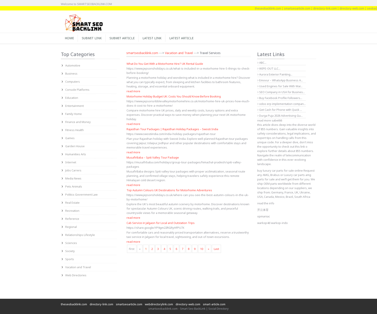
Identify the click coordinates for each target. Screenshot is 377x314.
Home (69, 38)
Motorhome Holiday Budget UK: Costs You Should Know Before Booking (174, 96)
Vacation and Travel (78, 267)
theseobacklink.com (263, 8)
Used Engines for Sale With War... (280, 86)
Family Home (73, 114)
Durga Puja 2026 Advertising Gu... (281, 116)
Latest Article (181, 38)
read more (133, 91)
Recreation (72, 211)
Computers (72, 82)
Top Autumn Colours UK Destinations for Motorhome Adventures (169, 190)
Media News (73, 178)
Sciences (71, 243)
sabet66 (277, 120)
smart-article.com (214, 304)
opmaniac (263, 216)
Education (71, 98)
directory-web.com (347, 8)
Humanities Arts (75, 154)
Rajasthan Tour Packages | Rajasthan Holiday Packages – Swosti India (172, 129)
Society (70, 251)
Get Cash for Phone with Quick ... (280, 110)
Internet (70, 162)
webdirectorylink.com (159, 304)
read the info (265, 203)
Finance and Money (78, 122)
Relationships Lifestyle (80, 235)
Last (216, 249)
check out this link (293, 146)
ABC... (262, 63)
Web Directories (75, 275)
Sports (69, 259)
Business (71, 73)
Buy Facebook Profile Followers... (280, 98)
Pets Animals (73, 186)
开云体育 (263, 210)
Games (70, 138)
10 (201, 249)
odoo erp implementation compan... (282, 104)
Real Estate (72, 203)
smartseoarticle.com (292, 8)
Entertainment (74, 106)
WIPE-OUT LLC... (269, 68)
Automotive (72, 65)
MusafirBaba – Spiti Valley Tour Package (153, 157)
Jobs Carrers (73, 170)
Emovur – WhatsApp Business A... (281, 80)
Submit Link (92, 38)
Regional (71, 227)
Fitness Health (74, 130)
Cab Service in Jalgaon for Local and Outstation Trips (161, 223)
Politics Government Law (81, 194)
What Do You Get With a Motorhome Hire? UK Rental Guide (165, 64)
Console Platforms (77, 90)
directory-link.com (320, 8)
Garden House (75, 146)
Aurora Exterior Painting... (275, 74)
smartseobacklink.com (142, 53)
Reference (72, 219)
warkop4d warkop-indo (272, 223)
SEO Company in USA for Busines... (282, 92)
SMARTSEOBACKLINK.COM (94, 4)
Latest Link (151, 38)
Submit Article (122, 38)
